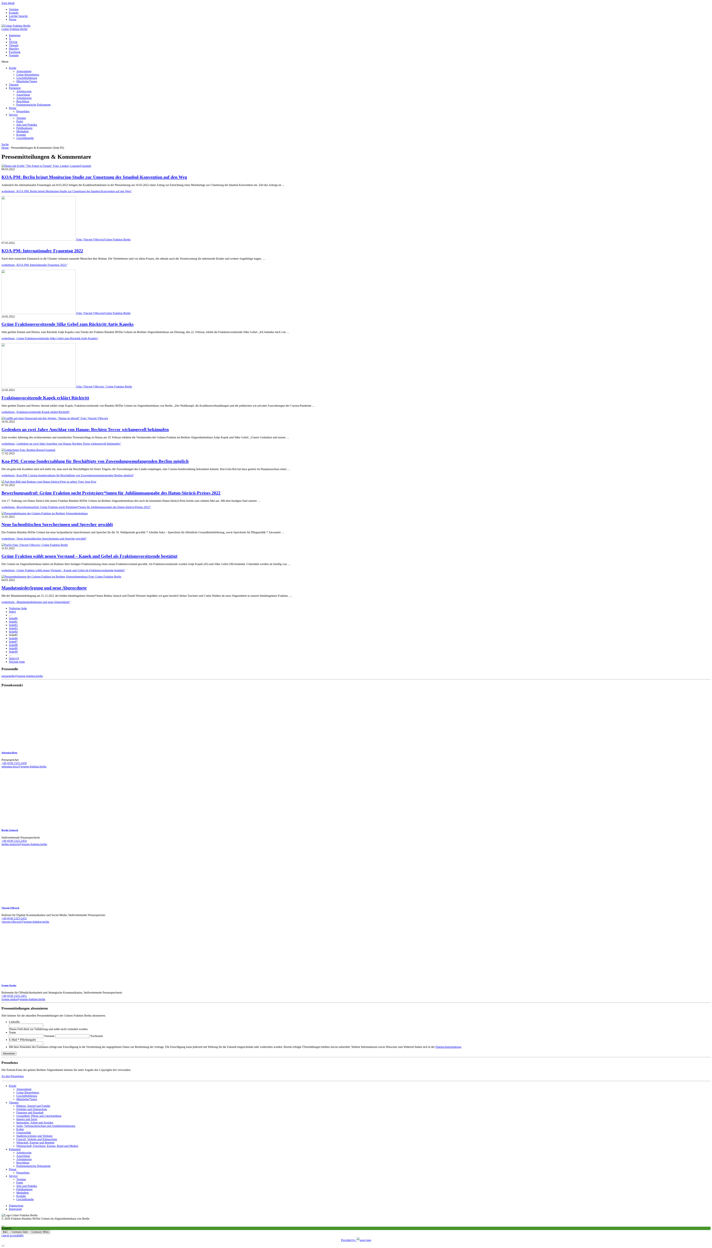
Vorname (49, 1036)
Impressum (15, 1209)
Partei (19, 121)
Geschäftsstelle (25, 138)
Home (5, 147)
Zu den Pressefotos (12, 1076)
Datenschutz (16, 1205)
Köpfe (12, 68)
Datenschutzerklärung (448, 1046)
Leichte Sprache (18, 16)
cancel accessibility (12, 1235)
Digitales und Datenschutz (31, 1109)
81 (13, 621)
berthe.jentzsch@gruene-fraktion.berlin (24, 844)
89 (13, 648)
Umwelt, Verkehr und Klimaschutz (36, 1139)
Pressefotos (22, 111)
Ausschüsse (23, 94)
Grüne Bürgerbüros (27, 74)
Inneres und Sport (26, 1119)
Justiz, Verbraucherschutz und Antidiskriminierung (45, 1125)
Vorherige (18, 608)
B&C (5, 1232)
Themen (14, 84)
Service (13, 114)
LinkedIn (14, 1021)
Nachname (96, 1036)
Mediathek (22, 131)
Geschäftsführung (26, 78)
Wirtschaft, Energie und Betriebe (35, 1142)
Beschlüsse (22, 101)
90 (13, 651)
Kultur (20, 1129)
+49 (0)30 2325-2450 (14, 763)
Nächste (17, 661)
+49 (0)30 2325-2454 (14, 840)
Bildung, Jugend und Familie (33, 1105)
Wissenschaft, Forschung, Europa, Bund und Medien (47, 1145)
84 (13, 631)
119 (14, 658)
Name (12, 1032)
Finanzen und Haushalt (29, 1112)
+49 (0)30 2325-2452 (14, 918)
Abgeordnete (24, 71)
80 (13, 618)
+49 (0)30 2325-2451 (14, 995)
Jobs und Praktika (26, 124)
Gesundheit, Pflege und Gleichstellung (38, 1115)
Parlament (15, 88)
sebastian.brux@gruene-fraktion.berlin (23, 766)
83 (13, 628)
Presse (12, 19)
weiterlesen (66, 191)
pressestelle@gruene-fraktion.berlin (22, 676)
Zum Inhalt (7, 3)
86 (13, 638)
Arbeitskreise (24, 98)
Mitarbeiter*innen (26, 81)
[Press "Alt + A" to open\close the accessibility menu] (2, 1225)
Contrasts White (40, 1232)
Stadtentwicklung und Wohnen (34, 1135)
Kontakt (13, 12)
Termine (14, 9)
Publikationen (24, 128)
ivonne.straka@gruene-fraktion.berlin (23, 999)
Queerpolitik (23, 1132)
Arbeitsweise (24, 91)
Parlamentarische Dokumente (33, 104)
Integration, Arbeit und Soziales (34, 1122)
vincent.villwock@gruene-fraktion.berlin (25, 921)
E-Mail (22, 1039)
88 (13, 645)
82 (13, 625)
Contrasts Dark (20, 1232)
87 (13, 641)
